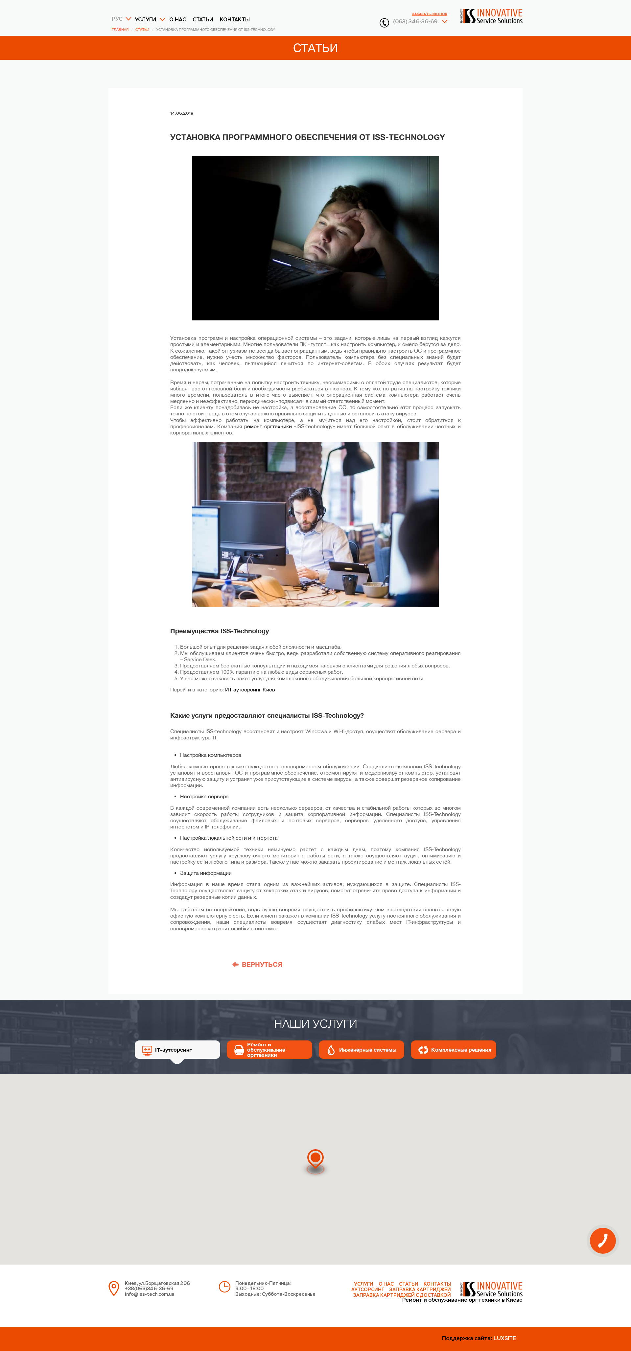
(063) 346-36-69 (415, 22)
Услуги (145, 20)
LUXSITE (505, 1338)
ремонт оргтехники (268, 426)
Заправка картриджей (420, 1290)
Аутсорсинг (367, 1290)
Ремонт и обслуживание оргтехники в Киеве (462, 1300)
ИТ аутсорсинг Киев (250, 689)
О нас (177, 20)
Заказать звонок (429, 14)
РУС (117, 19)
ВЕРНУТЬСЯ (262, 964)
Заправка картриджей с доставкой (402, 1295)
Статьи (203, 20)
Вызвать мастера (315, 1220)
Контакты (235, 20)
